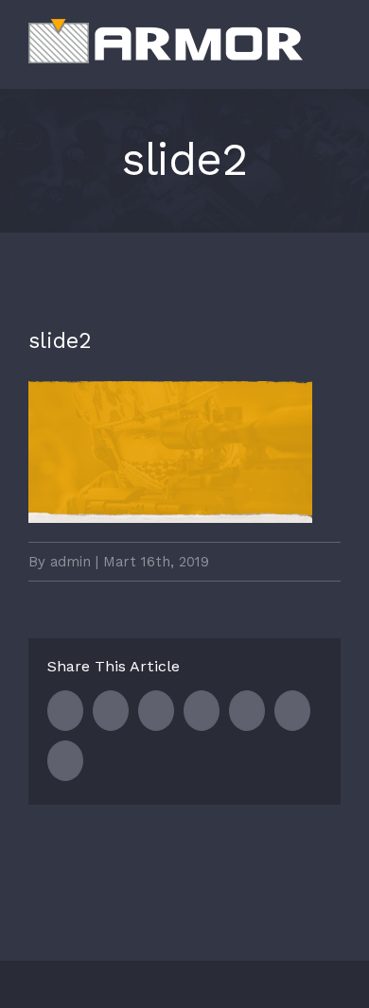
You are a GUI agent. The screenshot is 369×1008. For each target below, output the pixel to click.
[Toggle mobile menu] (333, 60)
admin (70, 561)
